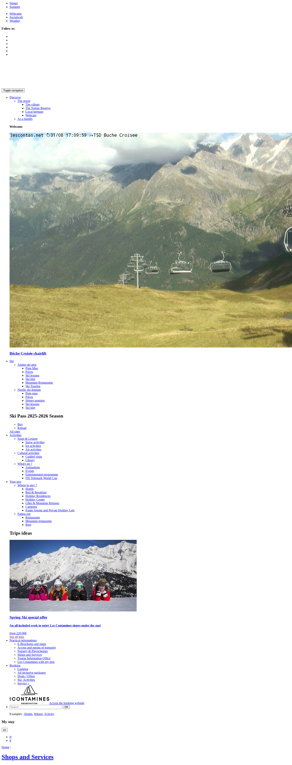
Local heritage (34, 111)
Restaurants (32, 517)
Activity (49, 714)
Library (30, 460)
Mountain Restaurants (39, 382)
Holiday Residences (37, 496)
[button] (15, 97)
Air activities (33, 449)
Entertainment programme (41, 474)
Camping (31, 506)
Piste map (31, 393)
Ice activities (33, 446)
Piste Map (31, 368)
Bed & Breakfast (35, 492)
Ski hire (30, 379)
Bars (28, 524)
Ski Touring (32, 386)
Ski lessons (32, 375)
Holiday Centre (35, 499)
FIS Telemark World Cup (41, 478)
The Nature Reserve (38, 108)
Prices (29, 372)
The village (32, 104)
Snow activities (34, 442)
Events (29, 471)
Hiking (38, 714)
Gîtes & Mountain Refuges (42, 503)
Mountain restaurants (38, 521)
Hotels (29, 489)
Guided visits (33, 456)
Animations (32, 467)
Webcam (30, 115)
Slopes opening (35, 400)
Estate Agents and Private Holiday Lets (49, 510)
